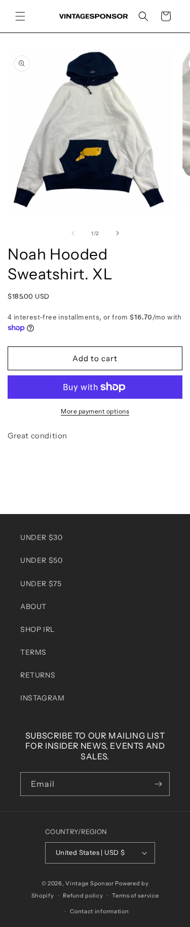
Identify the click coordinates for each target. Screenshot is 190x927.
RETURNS (37, 675)
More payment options (95, 411)
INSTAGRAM (42, 697)
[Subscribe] (158, 784)
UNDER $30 (41, 537)
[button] (20, 16)
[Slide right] (117, 233)
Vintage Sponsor (89, 883)
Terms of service (135, 895)
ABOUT (33, 606)
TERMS (33, 652)
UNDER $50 (41, 560)
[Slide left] (73, 233)
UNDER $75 (40, 583)
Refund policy (83, 895)
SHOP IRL (37, 629)
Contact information (99, 911)
